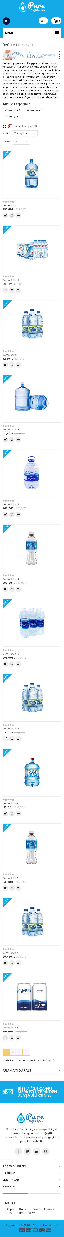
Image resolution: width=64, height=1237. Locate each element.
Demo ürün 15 (11, 653)
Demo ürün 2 (10, 803)
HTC (9, 1213)
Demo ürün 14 (11, 579)
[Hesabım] (43, 20)
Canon (23, 1209)
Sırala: (6, 133)
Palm (20, 1213)
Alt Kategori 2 (35, 110)
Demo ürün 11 (10, 355)
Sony (32, 1213)
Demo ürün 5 (10, 1027)
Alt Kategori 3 (13, 116)
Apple (10, 1209)
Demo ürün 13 (11, 504)
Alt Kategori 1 (12, 110)
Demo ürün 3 (10, 878)
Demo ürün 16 (11, 728)
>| (26, 1052)
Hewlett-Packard (44, 1209)
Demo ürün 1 (10, 205)
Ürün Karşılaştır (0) (26, 125)
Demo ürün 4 (10, 952)
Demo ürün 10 (11, 280)
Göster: (7, 141)
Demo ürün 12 (11, 429)
